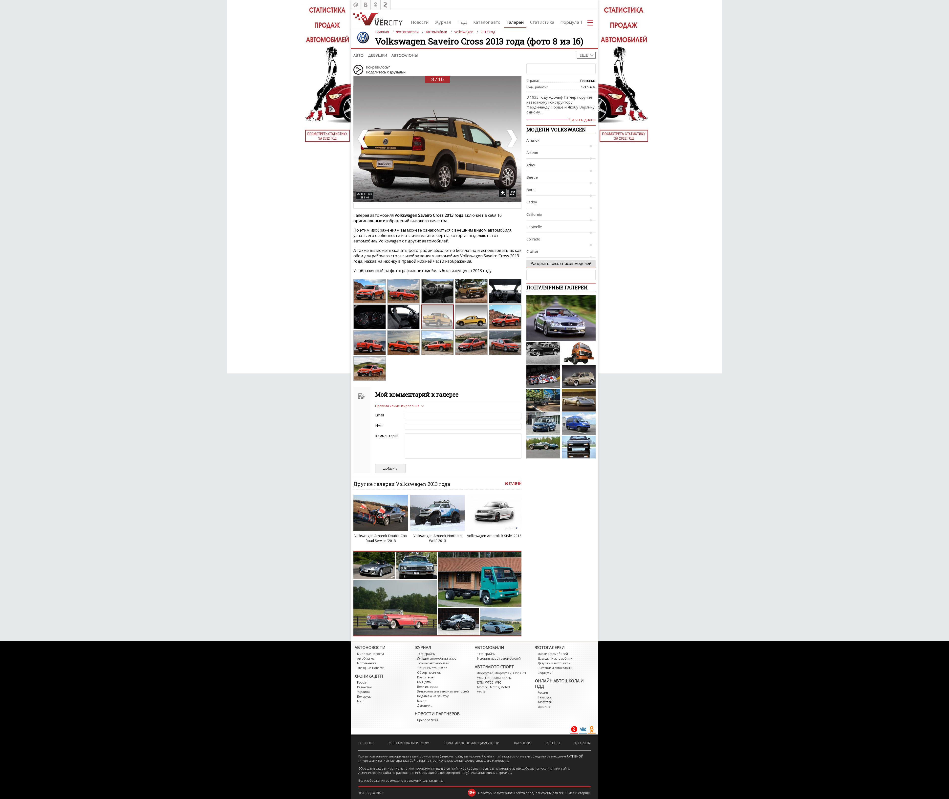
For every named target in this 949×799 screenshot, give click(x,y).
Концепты (424, 682)
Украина (363, 692)
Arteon (532, 152)
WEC (498, 682)
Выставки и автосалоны (555, 668)
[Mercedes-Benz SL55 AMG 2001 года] (561, 318)
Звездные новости (370, 668)
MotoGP (483, 687)
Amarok (532, 140)
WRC (480, 678)
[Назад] (363, 139)
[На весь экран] (513, 193)
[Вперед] (511, 139)
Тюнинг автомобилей (433, 663)
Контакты (583, 743)
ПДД (462, 22)
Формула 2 (503, 673)
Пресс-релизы (427, 720)
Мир (360, 701)
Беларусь (364, 696)
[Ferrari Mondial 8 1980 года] (579, 447)
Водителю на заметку (433, 696)
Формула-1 (485, 673)
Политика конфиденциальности (471, 743)
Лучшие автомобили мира (436, 658)
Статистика (542, 22)
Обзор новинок (429, 672)
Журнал (443, 22)
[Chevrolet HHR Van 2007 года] (579, 376)
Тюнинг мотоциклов (432, 668)
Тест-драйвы (426, 654)
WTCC (489, 682)
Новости (420, 22)
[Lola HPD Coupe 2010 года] (543, 376)
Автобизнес (365, 658)
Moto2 (494, 687)
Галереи (515, 22)
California (534, 214)
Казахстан (364, 687)
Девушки (377, 55)
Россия (362, 682)
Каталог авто (486, 22)
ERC (487, 678)
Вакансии (522, 743)
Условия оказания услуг (409, 743)
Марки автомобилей (553, 654)
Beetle (532, 177)
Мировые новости (370, 654)
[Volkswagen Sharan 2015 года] (543, 423)
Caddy (531, 201)
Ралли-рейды (501, 678)
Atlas (530, 164)
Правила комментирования (397, 406)
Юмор (422, 701)
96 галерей (513, 483)
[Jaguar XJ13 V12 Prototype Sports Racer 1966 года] (543, 447)
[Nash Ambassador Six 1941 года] (543, 353)
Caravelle (534, 226)
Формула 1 (572, 22)
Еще (584, 55)
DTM (480, 682)
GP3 (523, 673)
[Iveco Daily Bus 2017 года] (579, 423)
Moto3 (505, 687)
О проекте (366, 743)
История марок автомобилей (499, 658)
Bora (530, 189)
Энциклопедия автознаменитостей (443, 691)
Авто (358, 55)
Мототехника (366, 663)
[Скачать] (503, 193)
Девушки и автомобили (555, 658)
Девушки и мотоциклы (554, 663)
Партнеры (552, 743)
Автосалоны (404, 55)
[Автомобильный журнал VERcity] (378, 18)
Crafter (532, 251)
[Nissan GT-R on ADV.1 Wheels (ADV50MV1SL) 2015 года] (543, 400)
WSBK (481, 692)
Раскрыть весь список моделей (561, 263)
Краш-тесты (425, 677)
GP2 (516, 673)
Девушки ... (425, 705)
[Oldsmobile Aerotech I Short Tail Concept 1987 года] (579, 400)
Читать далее (582, 119)
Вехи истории (427, 687)
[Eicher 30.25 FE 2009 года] (579, 353)
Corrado (533, 239)
